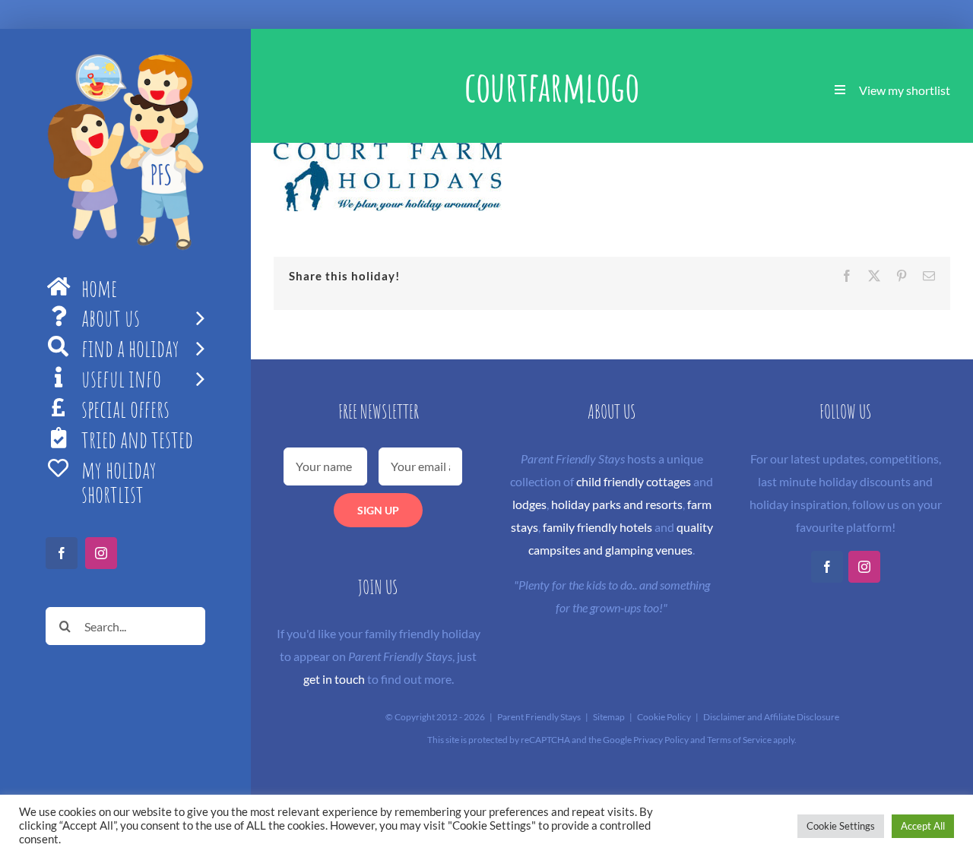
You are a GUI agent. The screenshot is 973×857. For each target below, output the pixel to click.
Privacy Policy (661, 739)
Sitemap (609, 717)
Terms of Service (739, 739)
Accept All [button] (923, 826)
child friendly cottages (633, 481)
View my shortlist (904, 90)
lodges (529, 504)
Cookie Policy (664, 717)
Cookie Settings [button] (841, 826)
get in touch (334, 679)
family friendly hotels (597, 527)
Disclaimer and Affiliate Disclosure (771, 717)
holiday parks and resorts (617, 504)
